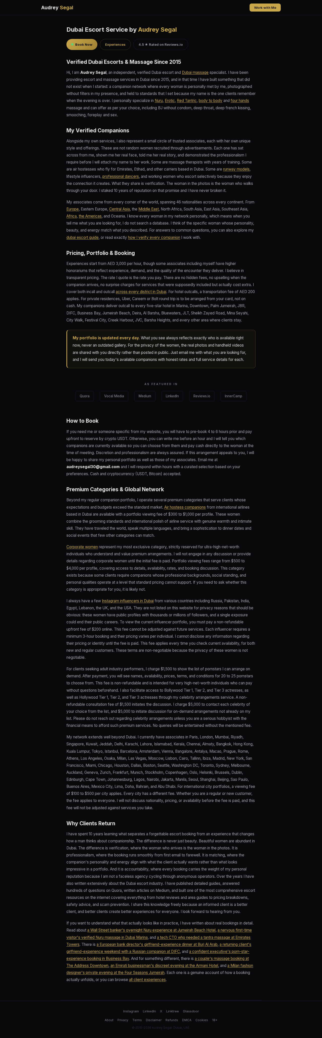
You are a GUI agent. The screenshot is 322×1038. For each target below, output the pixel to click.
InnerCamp (233, 396)
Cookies (201, 1020)
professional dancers (120, 176)
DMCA (186, 1020)
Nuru (159, 100)
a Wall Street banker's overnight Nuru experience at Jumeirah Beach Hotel (151, 930)
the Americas (90, 216)
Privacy (122, 1020)
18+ (214, 1020)
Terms (137, 1020)
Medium (145, 396)
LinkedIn (172, 396)
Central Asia (119, 209)
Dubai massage (195, 72)
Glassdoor (191, 1011)
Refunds (172, 1020)
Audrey (57, 8)
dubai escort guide (82, 237)
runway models (236, 169)
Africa (71, 216)
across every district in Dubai (141, 291)
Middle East (148, 209)
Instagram (131, 1011)
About (109, 1020)
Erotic (170, 100)
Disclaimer (154, 1020)
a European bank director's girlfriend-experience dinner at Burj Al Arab (157, 944)
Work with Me (265, 8)
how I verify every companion (154, 237)
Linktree (172, 1011)
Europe (72, 209)
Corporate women (82, 546)
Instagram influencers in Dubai (128, 600)
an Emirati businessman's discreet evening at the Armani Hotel (164, 965)
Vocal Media (114, 396)
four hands (240, 100)
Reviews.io (201, 396)
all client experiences (147, 979)
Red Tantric (187, 100)
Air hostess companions (185, 507)
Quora (85, 396)
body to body (210, 100)
